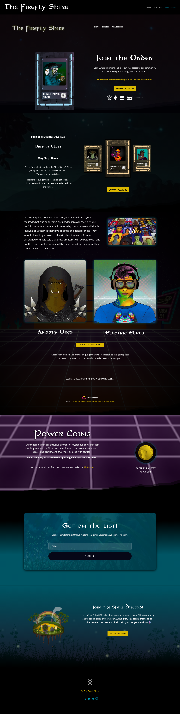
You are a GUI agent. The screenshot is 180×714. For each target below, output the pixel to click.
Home (148, 7)
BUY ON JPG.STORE (125, 88)
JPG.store (89, 467)
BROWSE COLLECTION (90, 344)
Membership (170, 7)
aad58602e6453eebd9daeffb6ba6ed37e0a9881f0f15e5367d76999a (93, 401)
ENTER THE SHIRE (118, 633)
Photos (158, 7)
